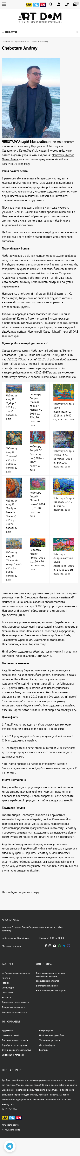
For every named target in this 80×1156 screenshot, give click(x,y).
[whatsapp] (59, 946)
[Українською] (29, 7)
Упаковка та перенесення (14, 1011)
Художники (20, 41)
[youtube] (54, 946)
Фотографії (7, 992)
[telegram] (64, 946)
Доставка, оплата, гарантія (15, 1040)
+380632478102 (10, 919)
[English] (43, 7)
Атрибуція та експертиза (14, 1045)
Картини (6, 977)
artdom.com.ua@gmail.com (15, 937)
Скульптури (8, 987)
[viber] (68, 946)
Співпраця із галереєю (13, 1054)
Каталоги (6, 997)
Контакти (43, 1049)
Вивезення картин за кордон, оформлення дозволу (50, 974)
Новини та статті (10, 1035)
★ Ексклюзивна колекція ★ (16, 973)
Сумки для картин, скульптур (16, 1049)
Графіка (6, 982)
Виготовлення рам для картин (51, 990)
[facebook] (46, 946)
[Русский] (36, 7)
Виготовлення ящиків (47, 985)
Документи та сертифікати (15, 1002)
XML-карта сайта (10, 1124)
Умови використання (49, 1040)
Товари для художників (13, 1007)
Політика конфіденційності (52, 1035)
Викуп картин (46, 1030)
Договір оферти (47, 1045)
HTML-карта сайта (11, 1129)
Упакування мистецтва (47, 980)
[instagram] (50, 946)
